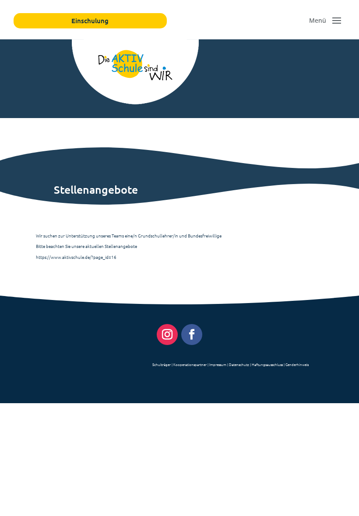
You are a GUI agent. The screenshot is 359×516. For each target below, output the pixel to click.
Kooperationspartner (190, 364)
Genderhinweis (297, 364)
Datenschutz (239, 364)
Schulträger (161, 364)
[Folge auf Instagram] (167, 334)
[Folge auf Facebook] (191, 334)
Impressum (217, 364)
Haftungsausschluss (267, 364)
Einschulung (90, 20)
